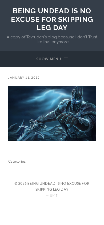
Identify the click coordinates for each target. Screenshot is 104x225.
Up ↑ (54, 195)
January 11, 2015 (24, 77)
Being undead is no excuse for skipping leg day (52, 19)
